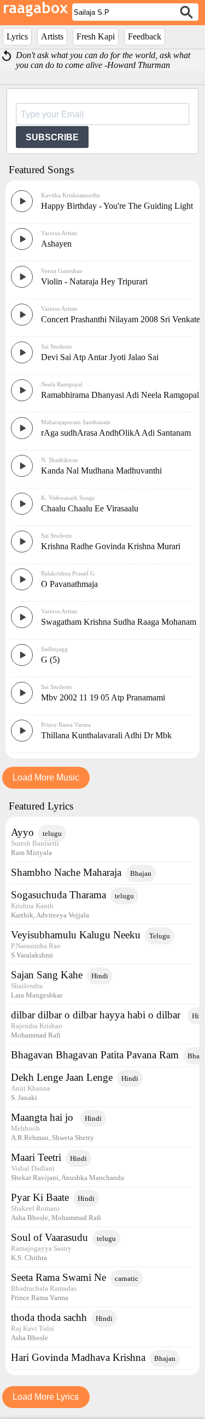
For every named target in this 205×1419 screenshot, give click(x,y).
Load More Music (46, 777)
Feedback (144, 36)
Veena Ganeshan (62, 270)
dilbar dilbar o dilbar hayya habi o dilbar (97, 1015)
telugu (52, 833)
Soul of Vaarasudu (49, 1237)
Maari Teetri (36, 1157)
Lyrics (17, 36)
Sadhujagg (54, 649)
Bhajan (140, 873)
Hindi (99, 976)
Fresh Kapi (96, 36)
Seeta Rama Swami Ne (58, 1277)
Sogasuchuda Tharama (58, 895)
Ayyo (22, 832)
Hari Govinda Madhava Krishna (78, 1357)
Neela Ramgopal (62, 384)
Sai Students (56, 346)
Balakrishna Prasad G (68, 573)
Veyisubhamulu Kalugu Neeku (75, 935)
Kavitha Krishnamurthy (71, 195)
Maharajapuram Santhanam (75, 422)
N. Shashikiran (59, 460)
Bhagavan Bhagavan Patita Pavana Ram (95, 1055)
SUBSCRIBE (52, 137)
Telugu (159, 936)
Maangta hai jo (43, 1117)
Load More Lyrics (46, 1396)
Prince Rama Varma (66, 724)
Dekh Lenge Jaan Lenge (62, 1077)
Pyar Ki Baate (40, 1197)
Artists (52, 36)
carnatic (126, 1278)
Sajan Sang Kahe (47, 975)
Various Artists (59, 233)
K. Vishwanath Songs (68, 497)
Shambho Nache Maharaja (66, 872)
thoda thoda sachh (49, 1317)
